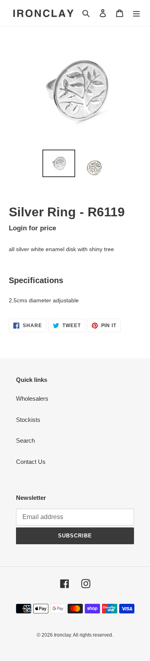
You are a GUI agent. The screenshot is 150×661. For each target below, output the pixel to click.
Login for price (32, 228)
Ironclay (62, 635)
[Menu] (136, 13)
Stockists (28, 419)
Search (25, 440)
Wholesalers (32, 398)
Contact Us (31, 461)
